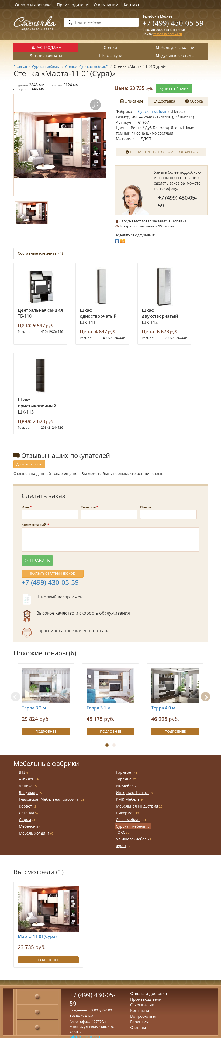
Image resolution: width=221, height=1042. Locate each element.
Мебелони (28, 826)
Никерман (125, 812)
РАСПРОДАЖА (48, 47)
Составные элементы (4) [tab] (40, 253)
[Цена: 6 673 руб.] (164, 286)
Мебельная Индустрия (137, 806)
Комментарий (34, 525)
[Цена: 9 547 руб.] (40, 286)
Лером (25, 819)
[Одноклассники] (123, 240)
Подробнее (45, 731)
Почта (145, 507)
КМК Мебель (128, 799)
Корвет (25, 806)
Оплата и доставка (33, 4)
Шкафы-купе (110, 55)
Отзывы (138, 1027)
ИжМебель (126, 785)
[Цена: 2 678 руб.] (40, 376)
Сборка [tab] (196, 101)
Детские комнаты (46, 55)
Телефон (88, 507)
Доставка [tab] (166, 101)
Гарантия (139, 1021)
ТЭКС (120, 832)
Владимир (28, 792)
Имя (25, 507)
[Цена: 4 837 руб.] (102, 286)
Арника (26, 785)
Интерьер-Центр (132, 792)
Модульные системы (175, 55)
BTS (22, 772)
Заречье (124, 779)
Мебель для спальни (175, 47)
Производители (72, 4)
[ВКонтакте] (117, 240)
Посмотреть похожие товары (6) (164, 152)
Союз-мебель (128, 819)
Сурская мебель (152, 111)
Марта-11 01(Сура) (37, 936)
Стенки (110, 47)
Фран (121, 845)
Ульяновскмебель (132, 839)
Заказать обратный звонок (52, 573)
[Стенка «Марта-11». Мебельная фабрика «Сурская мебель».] (59, 145)
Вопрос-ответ (143, 1016)
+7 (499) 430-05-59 (173, 23)
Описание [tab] (134, 101)
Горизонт (124, 772)
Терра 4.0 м (163, 708)
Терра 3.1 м (99, 708)
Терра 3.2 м (34, 708)
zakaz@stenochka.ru (167, 34)
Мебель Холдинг (34, 833)
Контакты (133, 4)
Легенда (26, 812)
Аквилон (26, 779)
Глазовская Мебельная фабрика (48, 799)
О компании (106, 4)
